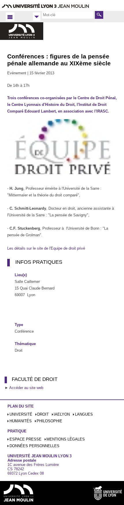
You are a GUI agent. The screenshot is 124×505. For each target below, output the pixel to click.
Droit (43, 414)
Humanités (21, 421)
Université (21, 414)
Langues (84, 414)
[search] (68, 15)
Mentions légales (65, 439)
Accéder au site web (26, 388)
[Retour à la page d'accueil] (22, 35)
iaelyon (62, 414)
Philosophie (49, 421)
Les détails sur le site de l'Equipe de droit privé (46, 248)
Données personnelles (34, 446)
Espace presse (26, 439)
